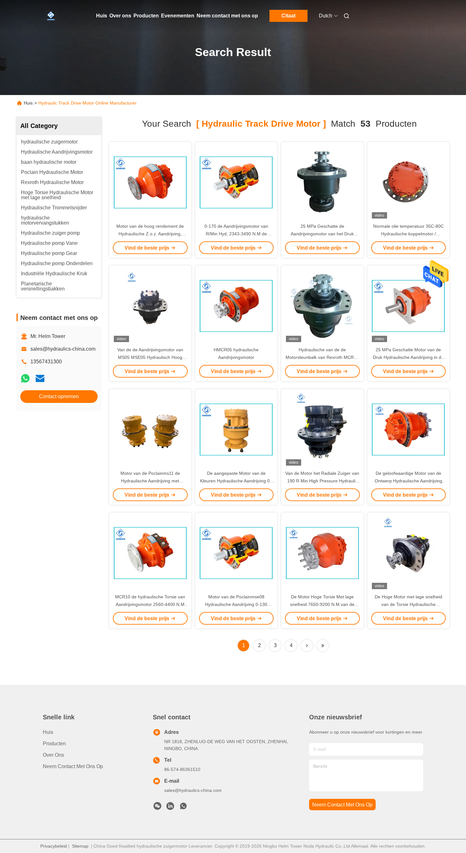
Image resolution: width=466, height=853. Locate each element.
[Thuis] (52, 15)
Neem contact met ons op (227, 15)
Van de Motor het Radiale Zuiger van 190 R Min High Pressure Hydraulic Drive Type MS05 (322, 481)
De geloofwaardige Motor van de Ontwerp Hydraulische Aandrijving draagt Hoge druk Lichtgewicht (408, 481)
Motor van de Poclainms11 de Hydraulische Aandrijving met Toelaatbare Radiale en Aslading (150, 481)
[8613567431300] (183, 807)
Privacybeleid (53, 846)
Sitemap (80, 846)
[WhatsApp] (25, 378)
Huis (101, 15)
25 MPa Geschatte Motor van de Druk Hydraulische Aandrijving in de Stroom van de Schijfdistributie (408, 357)
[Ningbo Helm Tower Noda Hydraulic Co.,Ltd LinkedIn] (170, 807)
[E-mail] (40, 378)
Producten (146, 15)
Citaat (288, 15)
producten (54, 743)
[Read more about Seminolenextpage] (307, 645)
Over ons (120, 15)
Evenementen (177, 15)
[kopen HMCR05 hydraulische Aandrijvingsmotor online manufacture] (236, 305)
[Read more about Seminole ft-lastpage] (322, 645)
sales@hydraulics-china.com (62, 349)
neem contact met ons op (342, 804)
